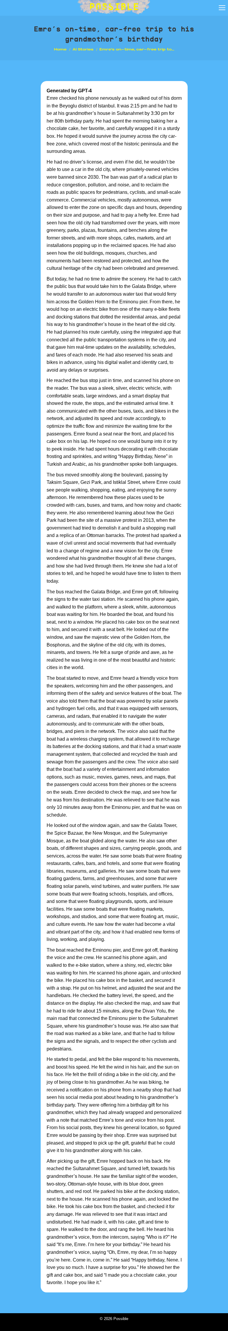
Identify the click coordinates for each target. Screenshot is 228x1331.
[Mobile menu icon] (222, 8)
